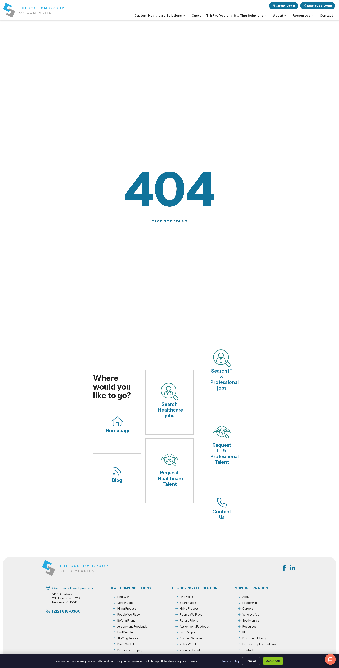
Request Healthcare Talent (170, 478)
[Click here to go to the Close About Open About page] (285, 15)
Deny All (251, 660)
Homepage (118, 430)
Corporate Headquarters (72, 588)
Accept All (273, 660)
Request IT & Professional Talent (224, 453)
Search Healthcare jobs (170, 410)
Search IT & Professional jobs (224, 379)
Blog (117, 480)
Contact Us (221, 514)
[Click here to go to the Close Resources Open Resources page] (312, 15)
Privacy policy (230, 661)
